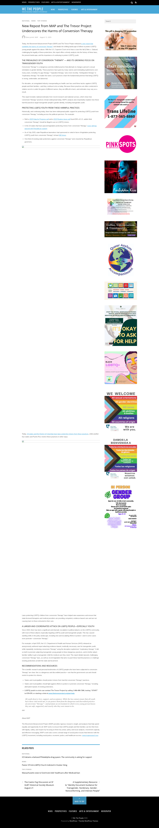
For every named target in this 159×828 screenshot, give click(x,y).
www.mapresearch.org (90, 735)
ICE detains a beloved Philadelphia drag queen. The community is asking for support (57, 757)
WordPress (73, 821)
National (26, 21)
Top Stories (42, 21)
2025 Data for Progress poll (39, 119)
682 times (62, 135)
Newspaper (76, 2)
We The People (78, 818)
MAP (36, 37)
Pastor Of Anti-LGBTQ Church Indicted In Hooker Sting (44, 765)
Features (45, 2)
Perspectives (34, 2)
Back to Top (79, 801)
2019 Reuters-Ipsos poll (62, 119)
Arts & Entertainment (60, 2)
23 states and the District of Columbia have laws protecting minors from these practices (57, 434)
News (24, 2)
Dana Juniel (30, 37)
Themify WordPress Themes (88, 821)
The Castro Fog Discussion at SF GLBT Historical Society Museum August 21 (38, 785)
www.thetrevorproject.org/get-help (61, 693)
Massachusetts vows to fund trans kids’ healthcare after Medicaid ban (51, 773)
